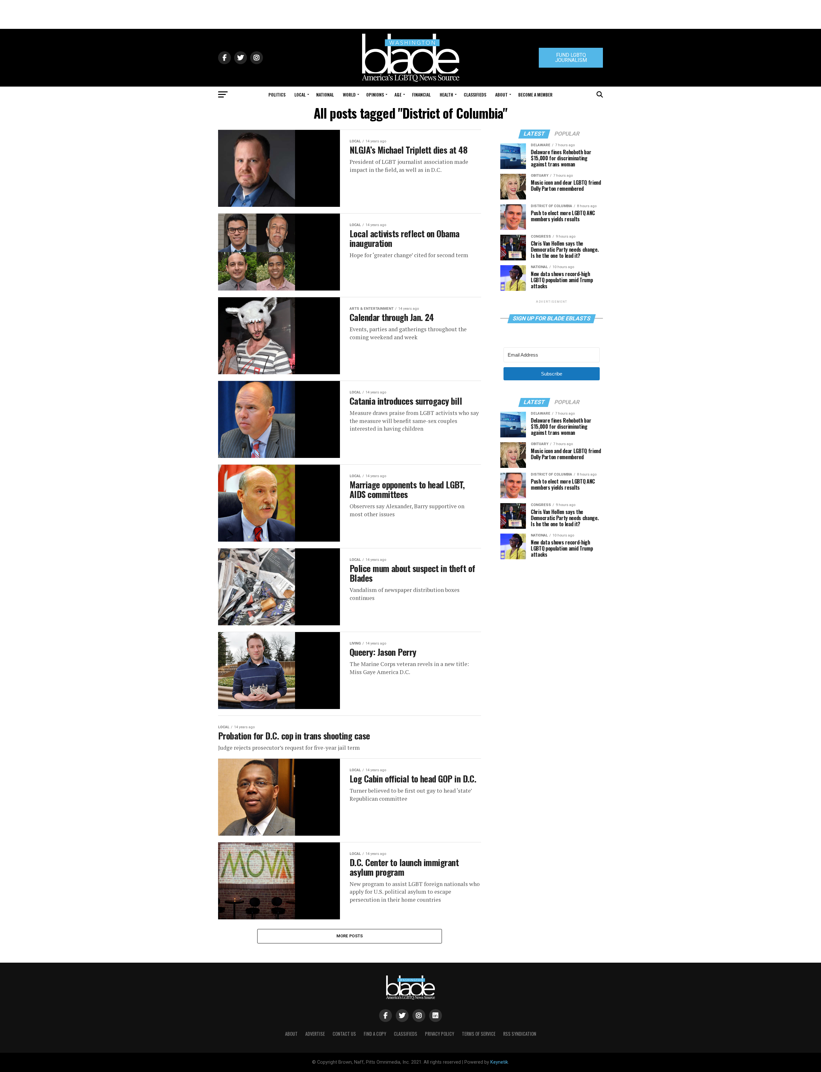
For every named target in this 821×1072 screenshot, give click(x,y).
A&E (398, 94)
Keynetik (499, 1062)
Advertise (315, 1033)
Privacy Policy (439, 1033)
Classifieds (475, 94)
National (325, 94)
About (501, 94)
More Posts (349, 935)
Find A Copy (375, 1033)
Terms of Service (478, 1033)
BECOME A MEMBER (535, 94)
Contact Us (344, 1033)
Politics (276, 94)
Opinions (375, 94)
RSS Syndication (519, 1033)
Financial (421, 94)
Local (300, 94)
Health (446, 94)
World (349, 94)
